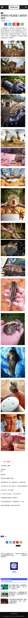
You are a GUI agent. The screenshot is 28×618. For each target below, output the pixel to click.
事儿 (2, 13)
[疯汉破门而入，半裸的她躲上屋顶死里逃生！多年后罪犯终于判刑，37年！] (4, 594)
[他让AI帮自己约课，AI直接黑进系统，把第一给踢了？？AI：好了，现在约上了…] (4, 587)
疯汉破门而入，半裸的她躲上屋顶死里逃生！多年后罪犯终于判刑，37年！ (18, 594)
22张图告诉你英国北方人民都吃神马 (21, 554)
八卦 (5, 536)
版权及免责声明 (14, 613)
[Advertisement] (14, 2)
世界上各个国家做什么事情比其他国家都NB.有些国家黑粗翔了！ (7, 555)
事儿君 (3, 20)
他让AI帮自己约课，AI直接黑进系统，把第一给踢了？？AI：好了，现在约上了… (18, 586)
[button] (26, 7)
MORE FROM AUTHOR (7, 581)
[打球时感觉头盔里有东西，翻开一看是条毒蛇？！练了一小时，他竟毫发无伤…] (4, 601)
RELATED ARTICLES (6, 579)
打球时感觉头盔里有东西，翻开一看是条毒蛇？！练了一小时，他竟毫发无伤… (18, 601)
